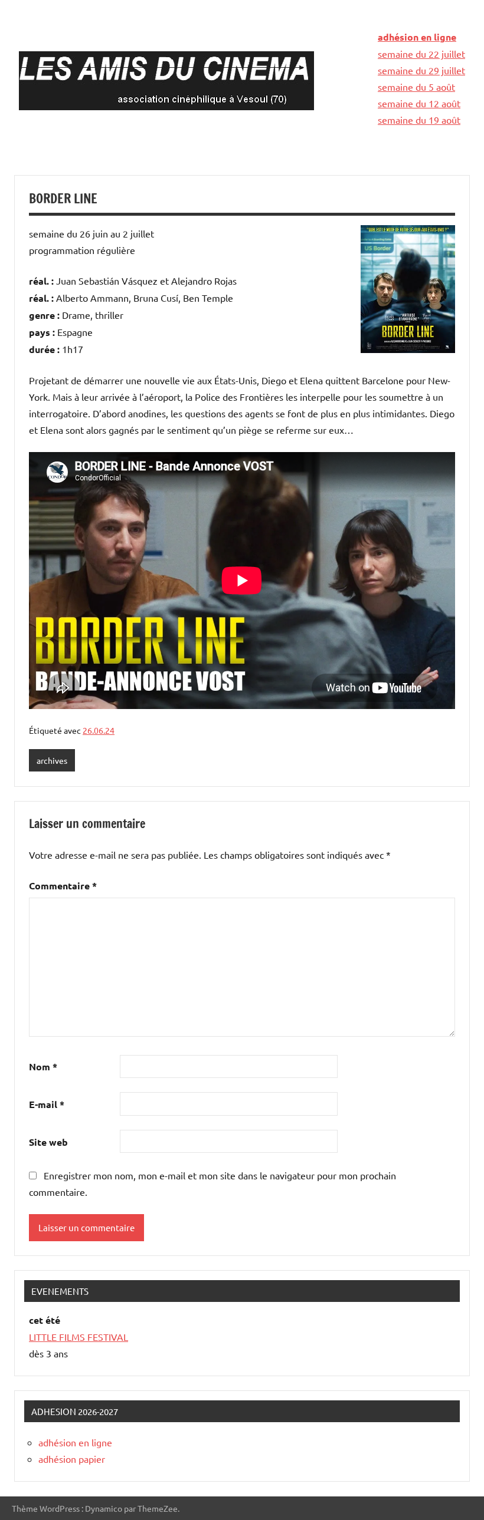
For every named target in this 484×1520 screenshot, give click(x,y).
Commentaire (63, 885)
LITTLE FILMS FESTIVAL (78, 1337)
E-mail (46, 1104)
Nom (43, 1066)
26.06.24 (99, 730)
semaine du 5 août (416, 87)
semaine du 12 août (419, 103)
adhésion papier (71, 1459)
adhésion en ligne (417, 37)
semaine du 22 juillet (421, 54)
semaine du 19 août (419, 120)
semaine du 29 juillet (421, 70)
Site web (48, 1142)
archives (52, 760)
